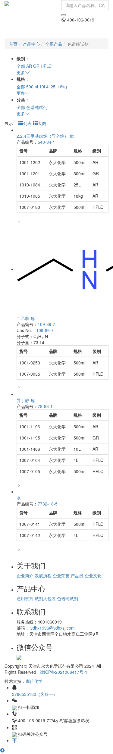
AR (29, 66)
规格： (23, 79)
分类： (23, 100)
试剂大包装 (45, 598)
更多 (21, 72)
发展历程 (43, 575)
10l (42, 87)
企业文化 (93, 575)
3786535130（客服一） (34, 694)
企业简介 (25, 575)
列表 (27, 123)
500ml (32, 87)
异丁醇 (26, 400)
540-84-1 (46, 142)
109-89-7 (46, 324)
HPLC (46, 66)
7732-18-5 (48, 504)
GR (36, 66)
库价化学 (34, 681)
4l (47, 87)
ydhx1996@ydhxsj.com (52, 628)
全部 (21, 66)
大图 (42, 123)
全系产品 (53, 44)
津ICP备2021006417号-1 (63, 672)
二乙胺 (26, 318)
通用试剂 (25, 598)
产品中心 (31, 44)
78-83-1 (45, 406)
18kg (62, 87)
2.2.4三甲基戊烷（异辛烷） (45, 136)
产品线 (77, 575)
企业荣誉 (61, 575)
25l (53, 87)
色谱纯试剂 (36, 107)
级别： (23, 58)
